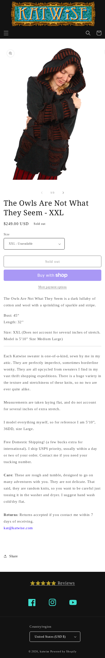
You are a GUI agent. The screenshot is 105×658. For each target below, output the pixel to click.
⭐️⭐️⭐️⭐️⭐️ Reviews (52, 583)
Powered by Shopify (63, 651)
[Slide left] (41, 192)
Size (7, 234)
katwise (44, 651)
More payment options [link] (52, 287)
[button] (6, 33)
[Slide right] (63, 192)
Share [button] (13, 556)
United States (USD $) (50, 636)
